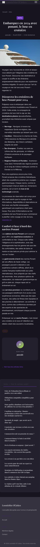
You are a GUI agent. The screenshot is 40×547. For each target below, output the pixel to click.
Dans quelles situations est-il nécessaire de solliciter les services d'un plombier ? (19, 405)
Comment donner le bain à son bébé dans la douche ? (18, 439)
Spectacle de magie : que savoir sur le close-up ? (18, 421)
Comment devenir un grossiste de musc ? (19, 434)
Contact (4, 534)
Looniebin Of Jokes (14, 2)
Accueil (4, 12)
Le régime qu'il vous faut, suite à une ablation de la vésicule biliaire (18, 485)
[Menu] (36, 2)
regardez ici (6, 220)
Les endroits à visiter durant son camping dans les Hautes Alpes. (19, 478)
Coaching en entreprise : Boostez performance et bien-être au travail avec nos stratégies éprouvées (19, 413)
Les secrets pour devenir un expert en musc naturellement (18, 464)
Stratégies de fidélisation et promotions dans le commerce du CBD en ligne (19, 471)
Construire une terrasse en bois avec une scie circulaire (19, 428)
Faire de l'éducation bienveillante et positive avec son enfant (17, 392)
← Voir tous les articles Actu (12, 367)
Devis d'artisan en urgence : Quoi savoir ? (19, 445)
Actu (10, 12)
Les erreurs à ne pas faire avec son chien (19, 459)
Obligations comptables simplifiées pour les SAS (19, 399)
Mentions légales (7, 531)
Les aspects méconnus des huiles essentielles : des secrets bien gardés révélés (18, 452)
